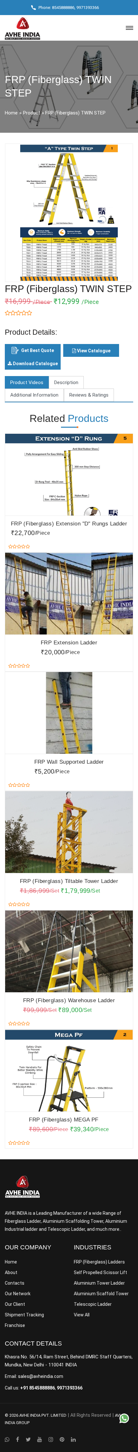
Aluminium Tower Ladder (99, 1283)
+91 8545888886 (37, 1387)
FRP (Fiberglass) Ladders (99, 1261)
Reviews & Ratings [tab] (88, 395)
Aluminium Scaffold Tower (101, 1293)
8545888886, (63, 7)
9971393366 (87, 7)
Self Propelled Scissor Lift (100, 1272)
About (11, 1272)
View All (82, 1314)
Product (31, 113)
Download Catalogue (35, 363)
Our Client (15, 1304)
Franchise (15, 1325)
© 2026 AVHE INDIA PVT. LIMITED (35, 1415)
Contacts (14, 1283)
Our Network (17, 1293)
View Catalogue (93, 350)
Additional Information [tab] (34, 395)
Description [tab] (66, 382)
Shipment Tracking (24, 1314)
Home (11, 113)
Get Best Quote (37, 350)
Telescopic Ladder (93, 1304)
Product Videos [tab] (26, 382)
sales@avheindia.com (40, 1376)
